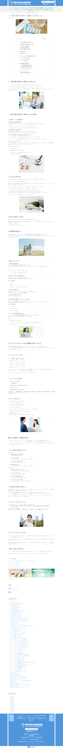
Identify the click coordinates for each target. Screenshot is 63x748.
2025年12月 (12, 707)
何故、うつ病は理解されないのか (17, 671)
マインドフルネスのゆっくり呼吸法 (17, 658)
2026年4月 (12, 702)
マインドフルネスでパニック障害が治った (18, 646)
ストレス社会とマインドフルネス (16, 632)
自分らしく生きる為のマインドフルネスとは (19, 684)
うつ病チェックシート (18, 9)
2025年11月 (12, 708)
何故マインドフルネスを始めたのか (17, 676)
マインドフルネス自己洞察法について (17, 670)
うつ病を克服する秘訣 (14, 616)
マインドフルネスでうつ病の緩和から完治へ (19, 641)
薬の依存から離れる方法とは (17, 12)
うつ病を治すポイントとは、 (16, 624)
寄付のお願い (31, 10)
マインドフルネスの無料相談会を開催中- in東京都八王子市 (22, 662)
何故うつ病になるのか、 (15, 675)
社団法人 (51, 9)
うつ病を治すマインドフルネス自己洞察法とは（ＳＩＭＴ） (22, 625)
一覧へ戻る (12, 578)
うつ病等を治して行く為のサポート (17, 629)
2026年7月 (12, 698)
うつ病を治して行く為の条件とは (17, 621)
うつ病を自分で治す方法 (27, 9)
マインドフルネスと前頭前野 (16, 653)
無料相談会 (42, 7)
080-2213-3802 (48, 2)
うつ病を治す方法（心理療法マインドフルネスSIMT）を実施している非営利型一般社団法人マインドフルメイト (20, 3)
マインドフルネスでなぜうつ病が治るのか (18, 645)
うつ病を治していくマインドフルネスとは (18, 617)
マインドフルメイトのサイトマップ (16, 567)
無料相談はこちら (48, 4)
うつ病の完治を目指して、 (15, 607)
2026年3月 (12, 703)
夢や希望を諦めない (14, 679)
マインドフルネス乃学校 (14, 565)
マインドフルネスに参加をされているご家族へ (19, 655)
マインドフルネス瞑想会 (15, 668)
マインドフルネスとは (13, 7)
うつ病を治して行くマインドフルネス (17, 620)
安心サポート (41, 9)
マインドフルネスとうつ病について (17, 650)
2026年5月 (12, 700)
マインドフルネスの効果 (15, 659)
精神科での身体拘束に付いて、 (16, 683)
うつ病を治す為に (13, 628)
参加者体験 (46, 9)
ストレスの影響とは (14, 630)
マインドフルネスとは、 (15, 651)
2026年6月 (12, 699)
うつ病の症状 (13, 608)
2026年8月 (12, 696)
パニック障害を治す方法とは (16, 637)
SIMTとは (30, 7)
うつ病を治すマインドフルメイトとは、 (18, 626)
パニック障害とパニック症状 (16, 634)
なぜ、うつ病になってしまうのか (16, 633)
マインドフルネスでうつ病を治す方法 (17, 642)
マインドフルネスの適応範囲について (17, 667)
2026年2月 (12, 704)
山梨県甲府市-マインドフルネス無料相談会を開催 (20, 680)
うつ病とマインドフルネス (15, 603)
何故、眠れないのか (14, 672)
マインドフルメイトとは (22, 7)
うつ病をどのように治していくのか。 (17, 613)
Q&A (37, 9)
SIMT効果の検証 (36, 7)
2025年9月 (12, 711)
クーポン (11, 9)
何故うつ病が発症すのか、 (15, 674)
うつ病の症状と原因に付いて (16, 609)
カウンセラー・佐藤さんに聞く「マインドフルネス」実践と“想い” (22, 560)
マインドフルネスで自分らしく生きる (17, 647)
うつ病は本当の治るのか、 (15, 612)
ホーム (9, 12)
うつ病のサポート (13, 605)
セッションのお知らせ (49, 7)
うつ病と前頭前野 (13, 604)
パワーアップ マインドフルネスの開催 (17, 638)
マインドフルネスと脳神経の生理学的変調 (18, 654)
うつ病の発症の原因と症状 (15, 611)
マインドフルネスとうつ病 (15, 649)
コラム (34, 9)
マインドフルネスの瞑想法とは (16, 663)
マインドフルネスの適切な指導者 (16, 666)
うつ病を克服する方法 (14, 615)
